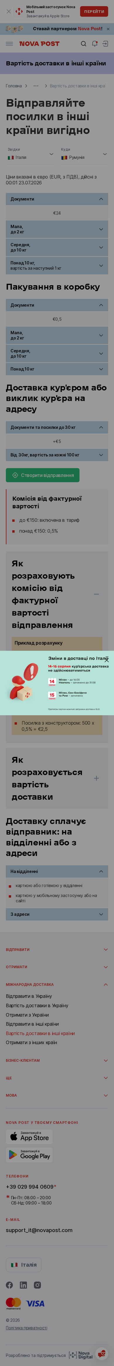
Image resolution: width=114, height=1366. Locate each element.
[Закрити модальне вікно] (106, 660)
